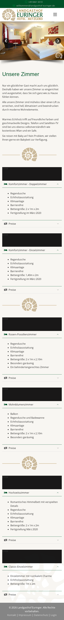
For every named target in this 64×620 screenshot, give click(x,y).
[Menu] (55, 14)
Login (54, 615)
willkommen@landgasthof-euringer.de (35, 5)
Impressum (25, 615)
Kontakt (11, 615)
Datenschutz (41, 615)
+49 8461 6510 (35, 1)
